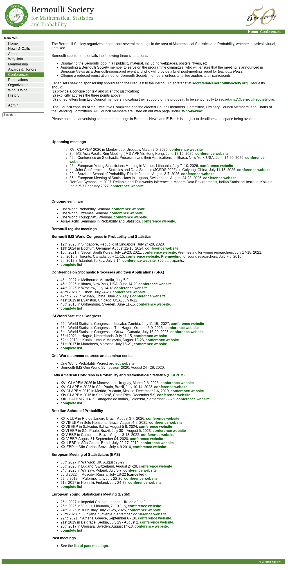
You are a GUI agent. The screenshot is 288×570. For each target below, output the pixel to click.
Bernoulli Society (271, 562)
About (13, 54)
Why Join (15, 59)
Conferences (18, 74)
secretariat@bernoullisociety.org (220, 83)
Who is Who (17, 90)
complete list (72, 264)
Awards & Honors (22, 69)
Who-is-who (192, 111)
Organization (18, 85)
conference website (186, 149)
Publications (18, 80)
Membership (18, 64)
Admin (13, 105)
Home (253, 32)
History (13, 95)
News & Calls (19, 49)
